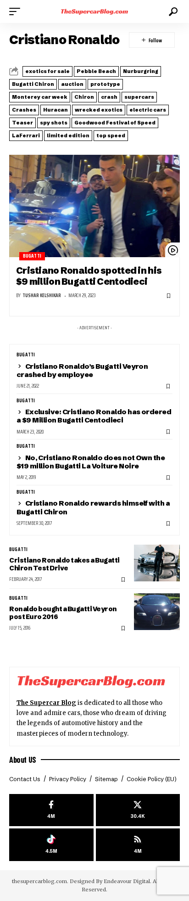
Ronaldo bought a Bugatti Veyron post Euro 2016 (63, 613)
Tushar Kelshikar (41, 295)
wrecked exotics (98, 110)
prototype (105, 84)
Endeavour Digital (127, 881)
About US (22, 759)
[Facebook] (51, 810)
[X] (138, 810)
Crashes (24, 110)
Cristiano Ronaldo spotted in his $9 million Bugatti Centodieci (88, 276)
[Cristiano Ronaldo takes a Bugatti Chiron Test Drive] (157, 563)
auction (72, 84)
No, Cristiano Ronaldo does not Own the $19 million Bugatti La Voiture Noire (91, 461)
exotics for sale (47, 71)
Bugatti (32, 256)
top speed (110, 135)
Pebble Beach (96, 71)
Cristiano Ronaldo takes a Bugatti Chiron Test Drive (64, 564)
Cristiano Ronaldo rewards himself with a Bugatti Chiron (93, 507)
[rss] (138, 844)
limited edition (68, 135)
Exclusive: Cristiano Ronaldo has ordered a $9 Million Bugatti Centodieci (94, 415)
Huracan (55, 110)
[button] (17, 11)
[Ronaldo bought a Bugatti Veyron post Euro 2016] (157, 611)
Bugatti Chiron (33, 84)
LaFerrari (26, 135)
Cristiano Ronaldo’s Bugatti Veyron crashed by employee (82, 370)
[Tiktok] (51, 844)
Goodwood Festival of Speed (115, 122)
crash (109, 97)
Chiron (84, 97)
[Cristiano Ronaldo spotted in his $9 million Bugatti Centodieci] (94, 206)
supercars (139, 97)
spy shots (53, 122)
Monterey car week (39, 97)
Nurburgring (140, 71)
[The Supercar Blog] (95, 11)
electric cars (147, 110)
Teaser (22, 122)
